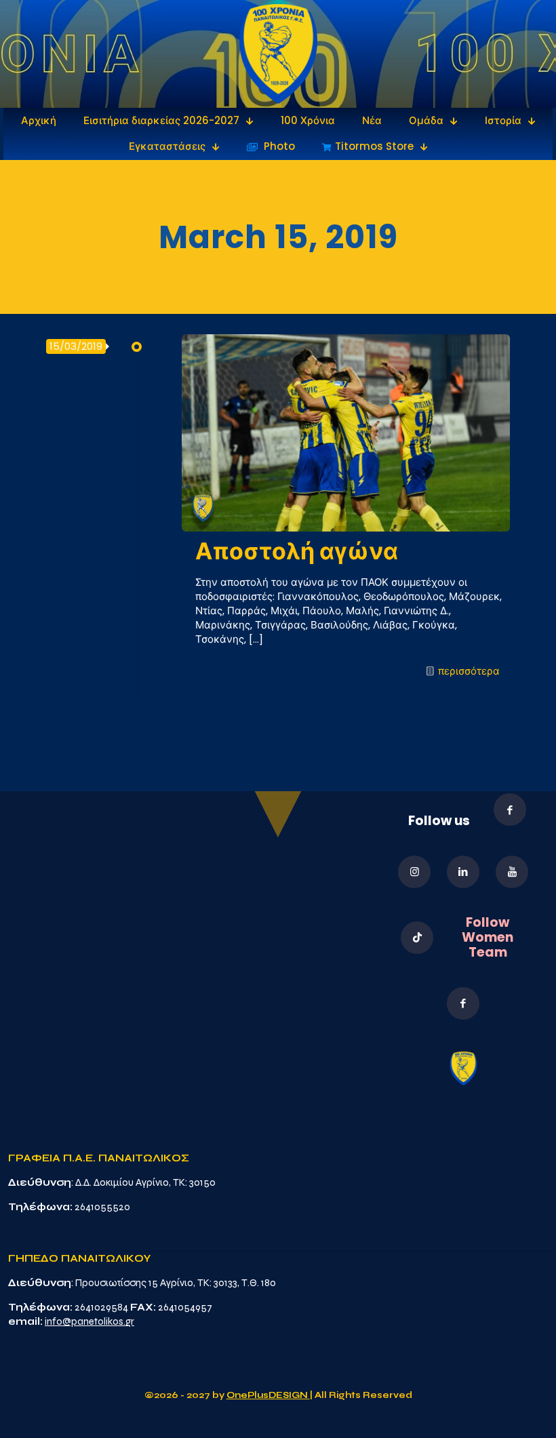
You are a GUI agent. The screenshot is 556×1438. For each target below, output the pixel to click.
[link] (278, 54)
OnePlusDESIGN (268, 1395)
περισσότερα (469, 671)
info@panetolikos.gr (89, 1321)
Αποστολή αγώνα (296, 551)
